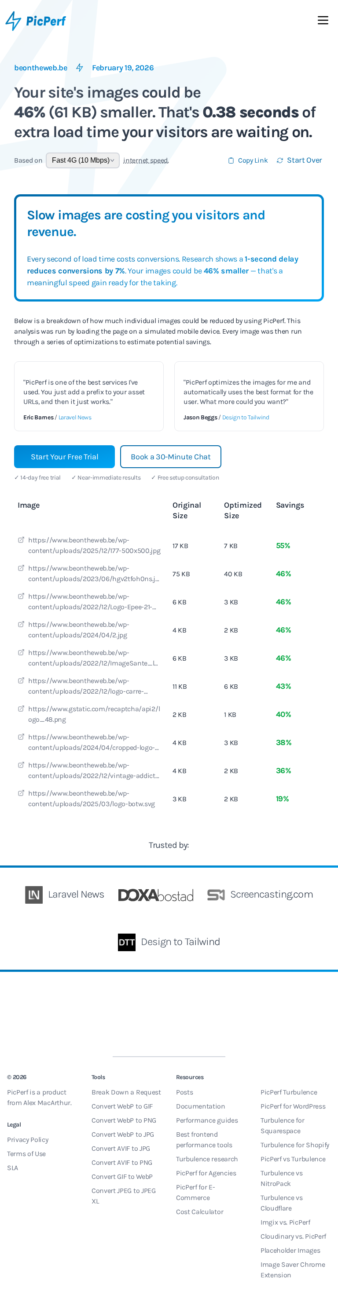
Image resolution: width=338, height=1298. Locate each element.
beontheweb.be (40, 68)
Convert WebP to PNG (124, 1120)
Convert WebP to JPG (123, 1134)
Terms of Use (26, 1153)
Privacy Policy (27, 1139)
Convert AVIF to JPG (121, 1148)
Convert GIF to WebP (122, 1176)
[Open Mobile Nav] (323, 22)
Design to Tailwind (245, 417)
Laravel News (75, 417)
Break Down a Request (126, 1092)
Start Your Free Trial (64, 457)
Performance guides (207, 1120)
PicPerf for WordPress (293, 1106)
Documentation (200, 1106)
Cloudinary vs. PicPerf (293, 1236)
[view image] (21, 541)
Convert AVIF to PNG (122, 1162)
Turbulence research (207, 1159)
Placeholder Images (290, 1250)
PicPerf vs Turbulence (293, 1159)
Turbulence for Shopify (295, 1145)
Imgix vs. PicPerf (285, 1222)
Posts (184, 1092)
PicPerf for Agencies (206, 1173)
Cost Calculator (199, 1211)
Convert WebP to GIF (122, 1106)
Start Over (304, 160)
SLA (12, 1167)
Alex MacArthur (46, 1102)
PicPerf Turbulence (289, 1092)
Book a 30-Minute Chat (170, 457)
